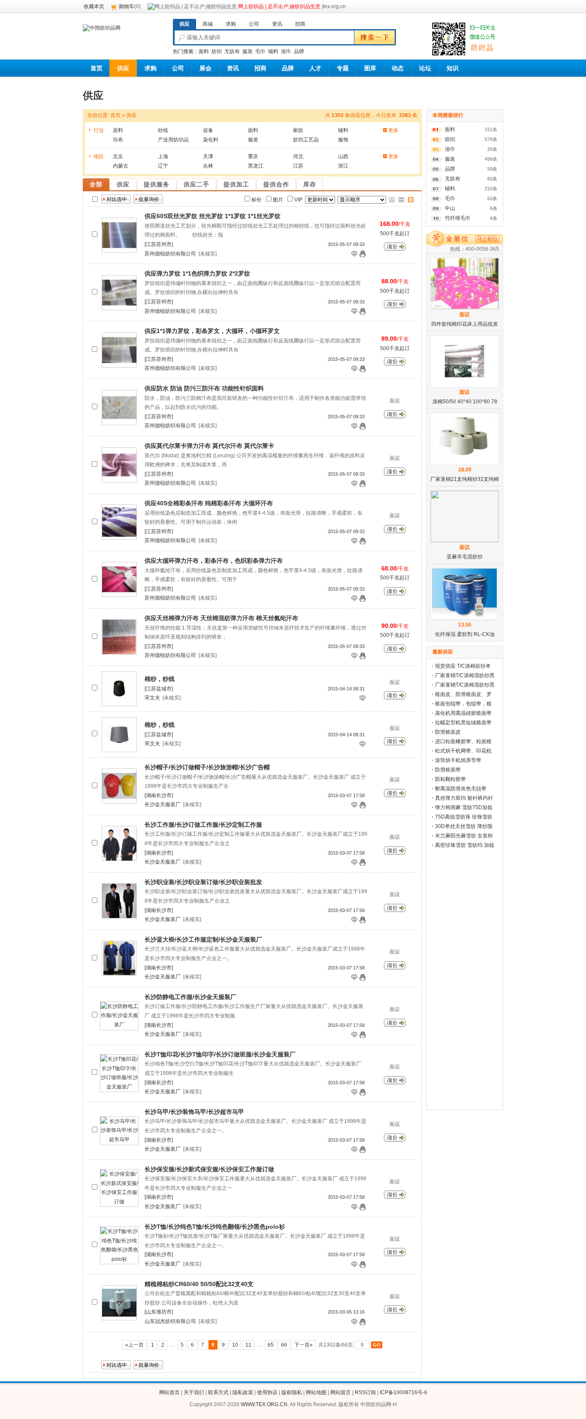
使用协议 (267, 1392)
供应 (131, 115)
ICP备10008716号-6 (403, 1392)
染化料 (210, 140)
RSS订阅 (365, 1392)
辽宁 (163, 166)
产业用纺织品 (173, 140)
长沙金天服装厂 (163, 804)
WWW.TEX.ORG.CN (264, 1404)
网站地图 (316, 1392)
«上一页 (134, 1345)
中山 (450, 208)
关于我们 (194, 1392)
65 (270, 1345)
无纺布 (232, 51)
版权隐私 (291, 1392)
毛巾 (260, 51)
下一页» (303, 1345)
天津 (208, 156)
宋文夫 (152, 698)
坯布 (118, 140)
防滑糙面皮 (448, 732)
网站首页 (169, 1392)
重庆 (253, 156)
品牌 (299, 51)
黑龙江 (255, 166)
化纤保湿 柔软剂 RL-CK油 (465, 634)
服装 (247, 51)
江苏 (298, 166)
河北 (298, 156)
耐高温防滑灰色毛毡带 (460, 789)
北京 (118, 156)
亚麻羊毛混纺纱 (465, 557)
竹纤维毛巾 (458, 218)
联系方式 (218, 1392)
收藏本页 (94, 6)
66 (284, 1345)
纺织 (216, 51)
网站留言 (340, 1392)
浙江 (343, 166)
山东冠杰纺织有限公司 (170, 1321)
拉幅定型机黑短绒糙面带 (463, 723)
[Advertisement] (464, 978)
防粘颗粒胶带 (450, 779)
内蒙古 (120, 166)
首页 (115, 115)
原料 (118, 130)
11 (248, 1345)
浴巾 (286, 51)
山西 (343, 156)
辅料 (273, 51)
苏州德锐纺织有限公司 (170, 254)
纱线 (163, 130)
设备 (208, 130)
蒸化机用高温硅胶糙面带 (463, 713)
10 (235, 1345)
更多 (393, 130)
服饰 (343, 140)
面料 (204, 51)
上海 (163, 156)
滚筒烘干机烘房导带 (458, 760)
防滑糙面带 (448, 770)
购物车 (126, 6)
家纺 (298, 130)
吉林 (208, 166)
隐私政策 (243, 1392)
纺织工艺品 (306, 140)
